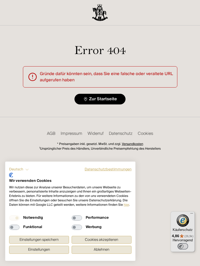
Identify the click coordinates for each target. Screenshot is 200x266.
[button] (19, 170)
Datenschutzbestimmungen (108, 169)
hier (126, 205)
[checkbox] (14, 218)
